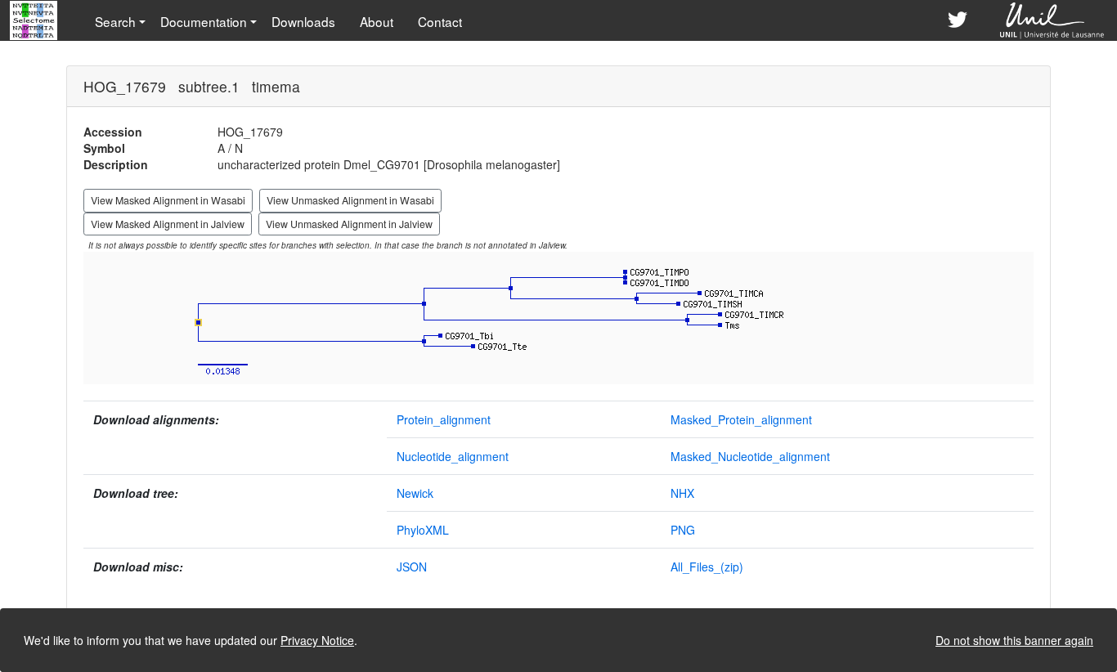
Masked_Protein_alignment (741, 419)
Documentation (203, 21)
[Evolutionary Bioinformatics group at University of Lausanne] (1053, 20)
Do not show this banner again (1014, 640)
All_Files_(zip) (707, 566)
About (376, 21)
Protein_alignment (444, 419)
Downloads (303, 21)
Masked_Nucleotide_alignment (750, 456)
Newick (415, 493)
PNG (683, 530)
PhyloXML (423, 530)
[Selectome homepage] (35, 20)
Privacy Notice (317, 640)
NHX (682, 493)
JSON (412, 566)
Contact (440, 21)
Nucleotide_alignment (453, 456)
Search (115, 21)
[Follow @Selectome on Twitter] (957, 20)
